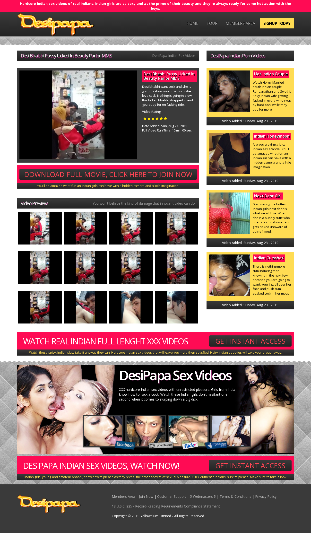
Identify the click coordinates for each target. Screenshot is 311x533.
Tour (212, 23)
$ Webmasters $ (203, 496)
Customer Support (171, 496)
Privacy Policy (265, 496)
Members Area (240, 23)
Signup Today (276, 23)
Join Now (146, 496)
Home (192, 23)
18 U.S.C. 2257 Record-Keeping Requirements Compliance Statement (166, 506)
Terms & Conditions (235, 496)
